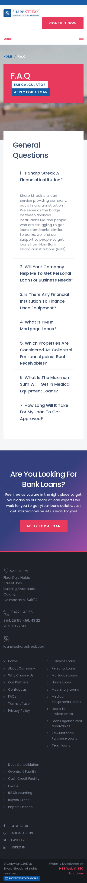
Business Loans (64, 661)
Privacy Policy (19, 710)
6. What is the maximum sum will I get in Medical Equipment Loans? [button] (45, 384)
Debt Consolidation (23, 764)
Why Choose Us (20, 675)
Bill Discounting (20, 792)
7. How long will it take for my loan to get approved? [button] (44, 412)
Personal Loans (64, 668)
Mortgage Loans (65, 675)
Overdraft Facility (22, 771)
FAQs (12, 696)
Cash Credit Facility (23, 778)
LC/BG (13, 785)
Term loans (61, 745)
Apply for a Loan (31, 92)
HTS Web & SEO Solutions (71, 871)
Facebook (19, 826)
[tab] (43, 177)
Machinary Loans (65, 689)
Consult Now (63, 23)
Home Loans (62, 682)
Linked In (17, 847)
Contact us (17, 689)
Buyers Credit (19, 800)
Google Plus (21, 833)
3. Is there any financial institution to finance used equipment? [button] (44, 301)
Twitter (17, 840)
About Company (21, 668)
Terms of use (19, 703)
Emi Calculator (30, 84)
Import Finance (20, 807)
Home (8, 56)
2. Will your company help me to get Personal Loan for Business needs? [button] (46, 273)
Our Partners (18, 682)
